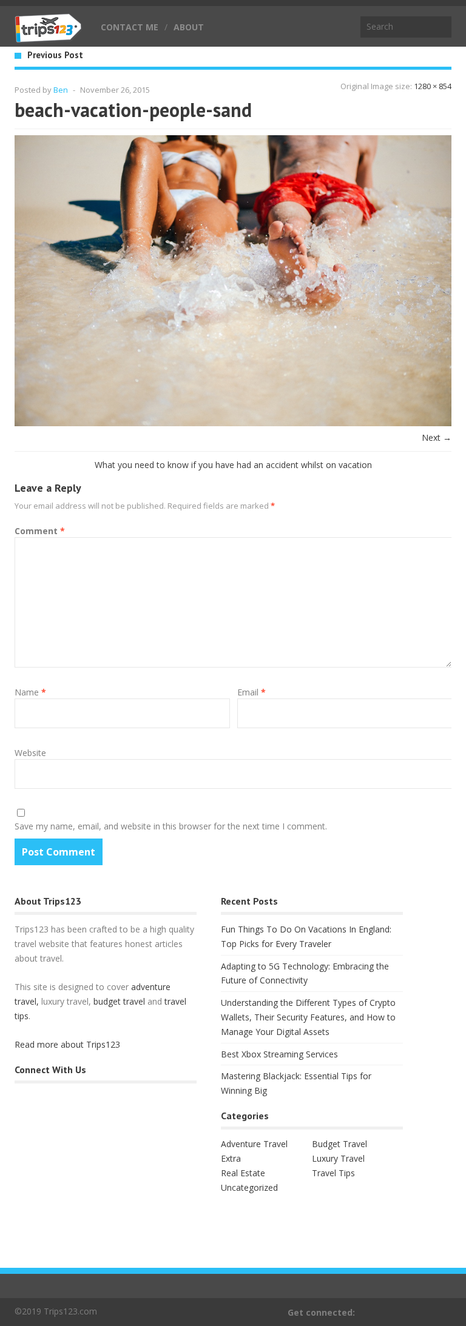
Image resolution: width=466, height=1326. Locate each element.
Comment (40, 531)
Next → (436, 437)
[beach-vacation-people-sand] (233, 423)
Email (251, 692)
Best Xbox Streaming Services (279, 1054)
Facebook (443, 1312)
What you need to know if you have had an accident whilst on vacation (233, 464)
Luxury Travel (338, 1158)
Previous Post (55, 55)
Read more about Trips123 (67, 1044)
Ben (60, 89)
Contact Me (129, 27)
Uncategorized (249, 1187)
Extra (231, 1158)
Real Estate (243, 1173)
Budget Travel (339, 1144)
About (189, 27)
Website (30, 752)
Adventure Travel (254, 1144)
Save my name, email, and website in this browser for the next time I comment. (171, 826)
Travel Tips (333, 1173)
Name (30, 692)
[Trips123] (49, 36)
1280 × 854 (432, 86)
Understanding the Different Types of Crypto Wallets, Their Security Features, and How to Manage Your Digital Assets (308, 1017)
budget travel (119, 1001)
